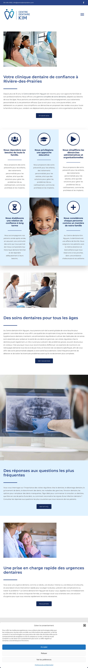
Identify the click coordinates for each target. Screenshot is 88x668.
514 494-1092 (7, 2)
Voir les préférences (44, 660)
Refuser (44, 653)
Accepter (44, 647)
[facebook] (84, 3)
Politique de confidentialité (44, 665)
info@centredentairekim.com (23, 2)
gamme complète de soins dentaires (51, 97)
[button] (84, 625)
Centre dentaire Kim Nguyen (34, 94)
